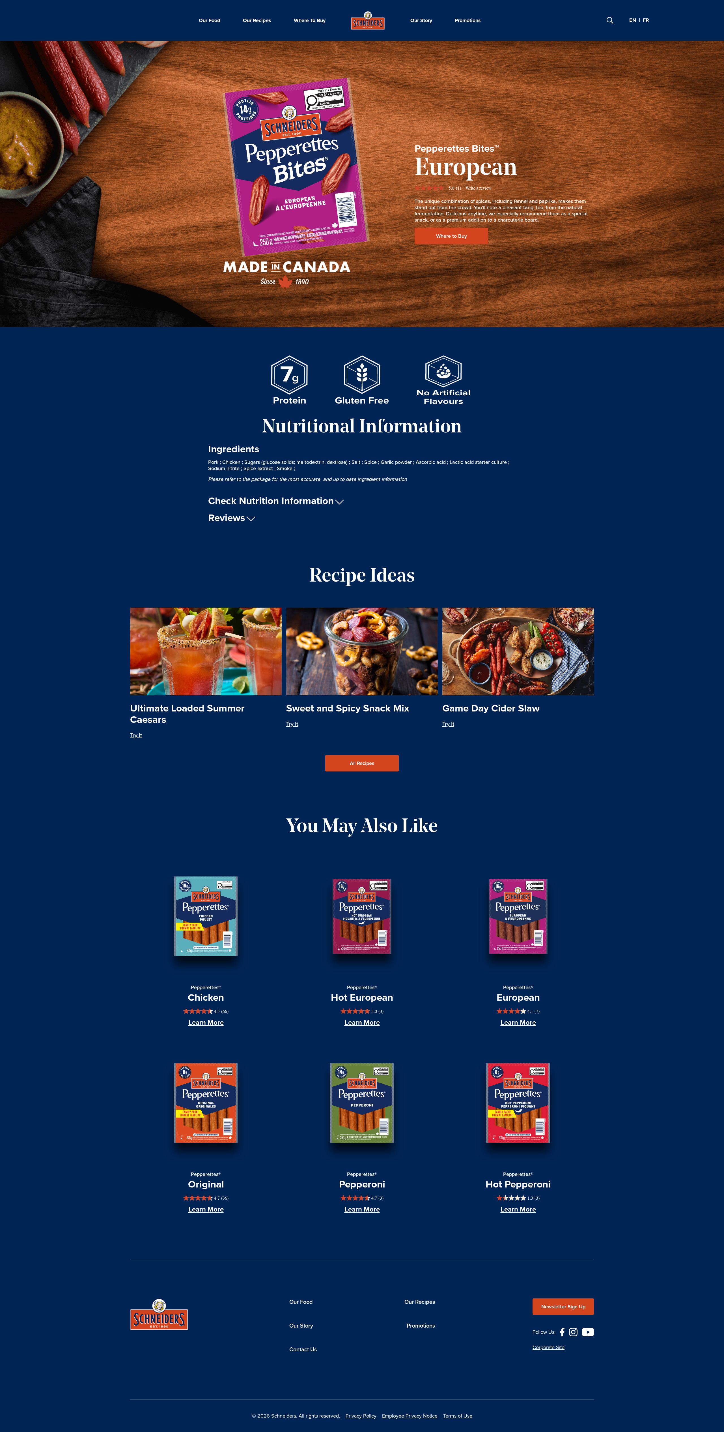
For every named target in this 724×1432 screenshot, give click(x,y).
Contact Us (303, 1349)
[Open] (610, 20)
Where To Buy (310, 20)
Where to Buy (451, 236)
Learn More (206, 1022)
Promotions (468, 20)
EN (632, 20)
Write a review (479, 188)
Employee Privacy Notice (410, 1416)
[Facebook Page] (562, 1331)
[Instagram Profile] (573, 1331)
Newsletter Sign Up (563, 1306)
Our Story (421, 20)
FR (646, 20)
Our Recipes (257, 20)
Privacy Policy (361, 1416)
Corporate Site (548, 1347)
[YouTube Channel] (588, 1331)
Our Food (209, 20)
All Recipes (362, 763)
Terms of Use (457, 1416)
